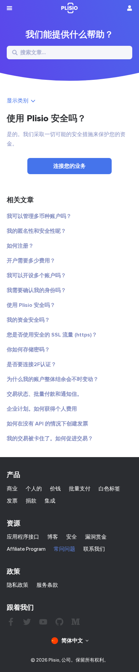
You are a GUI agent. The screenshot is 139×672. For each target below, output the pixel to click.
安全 (71, 537)
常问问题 (64, 549)
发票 (12, 501)
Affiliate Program (26, 549)
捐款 (31, 501)
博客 (52, 537)
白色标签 (109, 488)
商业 (12, 488)
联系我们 (94, 549)
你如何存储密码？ (28, 349)
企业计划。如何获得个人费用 (42, 409)
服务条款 (47, 585)
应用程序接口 (23, 537)
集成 (50, 501)
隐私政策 (17, 585)
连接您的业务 (69, 166)
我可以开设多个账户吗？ (36, 275)
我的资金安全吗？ (28, 320)
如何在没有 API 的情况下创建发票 (47, 423)
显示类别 (17, 100)
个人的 (34, 488)
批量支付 (79, 488)
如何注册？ (20, 246)
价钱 (55, 488)
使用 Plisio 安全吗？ (31, 305)
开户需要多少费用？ (31, 260)
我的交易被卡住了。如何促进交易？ (50, 438)
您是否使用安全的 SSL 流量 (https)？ (52, 334)
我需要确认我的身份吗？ (36, 290)
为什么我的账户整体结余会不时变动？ (53, 379)
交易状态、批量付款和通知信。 (44, 394)
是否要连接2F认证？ (31, 364)
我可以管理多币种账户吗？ (39, 216)
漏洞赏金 (96, 537)
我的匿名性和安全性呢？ (36, 231)
